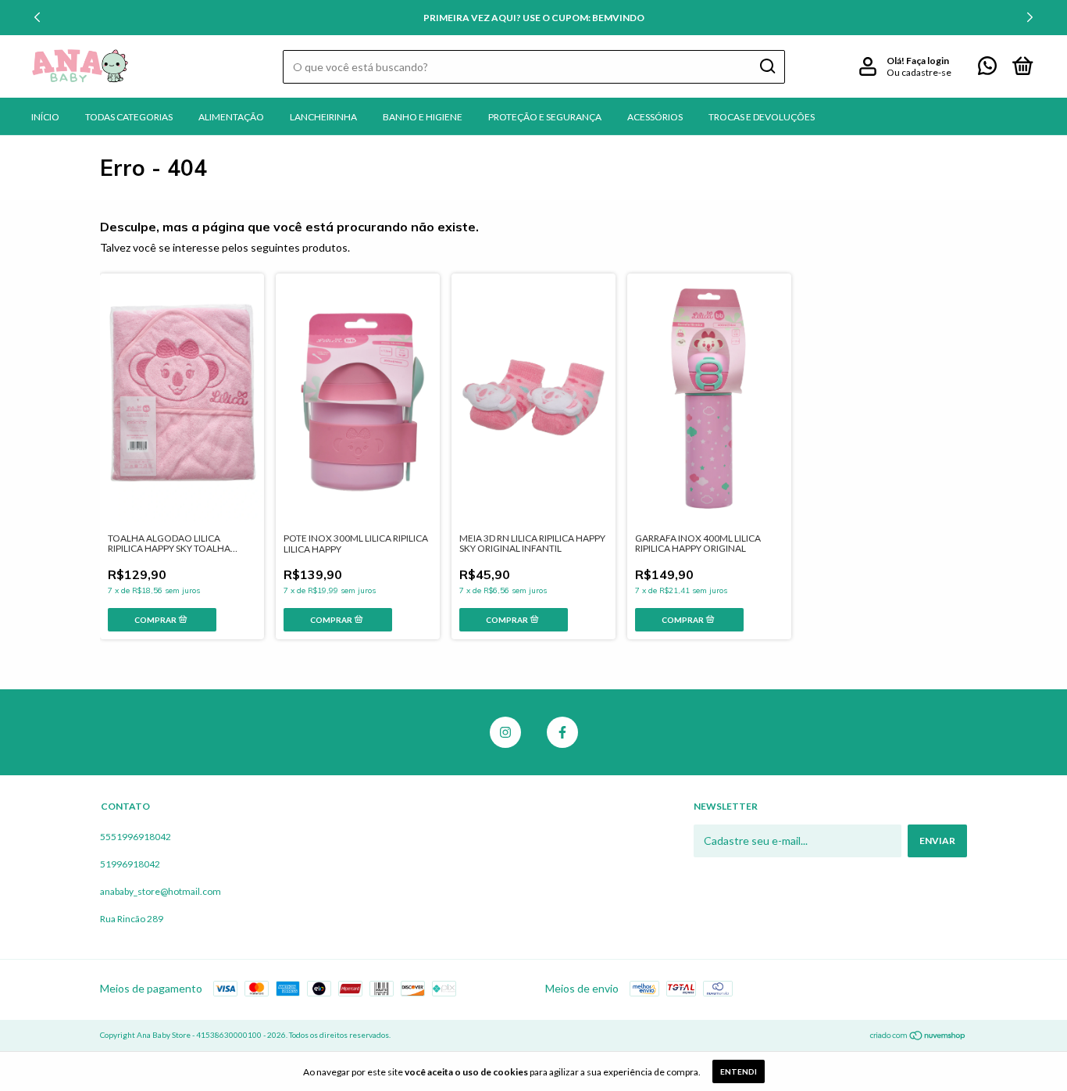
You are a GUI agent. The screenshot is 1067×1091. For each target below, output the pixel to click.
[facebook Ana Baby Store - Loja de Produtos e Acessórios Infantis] (562, 732)
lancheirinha (323, 117)
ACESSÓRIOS (655, 117)
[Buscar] (767, 66)
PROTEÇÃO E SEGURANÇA (544, 117)
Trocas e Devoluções (761, 117)
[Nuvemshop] (918, 1036)
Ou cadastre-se (919, 72)
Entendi (738, 1071)
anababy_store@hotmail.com (160, 891)
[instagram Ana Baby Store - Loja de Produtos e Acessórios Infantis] (505, 732)
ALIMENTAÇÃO (231, 117)
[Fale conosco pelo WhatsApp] (987, 69)
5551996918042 (135, 836)
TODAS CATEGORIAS (129, 117)
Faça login (927, 60)
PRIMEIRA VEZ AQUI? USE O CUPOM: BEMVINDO (533, 17)
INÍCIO (45, 117)
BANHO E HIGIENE (422, 117)
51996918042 (130, 864)
